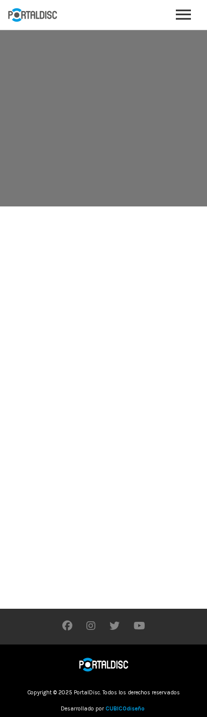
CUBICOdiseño (125, 708)
